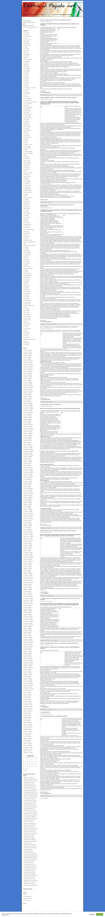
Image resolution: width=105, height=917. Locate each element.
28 (36, 766)
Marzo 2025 (26, 380)
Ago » (26, 770)
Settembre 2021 (27, 454)
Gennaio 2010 (27, 703)
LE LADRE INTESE (45, 712)
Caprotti (25, 78)
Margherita (26, 203)
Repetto (25, 280)
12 (31, 761)
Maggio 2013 (26, 632)
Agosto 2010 (26, 690)
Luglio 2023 (26, 415)
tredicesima (26, 323)
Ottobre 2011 (26, 665)
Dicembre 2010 (27, 683)
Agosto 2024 (26, 392)
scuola (25, 298)
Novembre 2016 (27, 557)
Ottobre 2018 (26, 516)
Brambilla (26, 68)
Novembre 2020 (27, 472)
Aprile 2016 (26, 570)
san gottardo (26, 289)
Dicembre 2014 (27, 598)
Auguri (25, 55)
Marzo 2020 (26, 486)
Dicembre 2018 (27, 513)
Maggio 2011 (26, 674)
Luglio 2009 (26, 713)
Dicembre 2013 (27, 619)
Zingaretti (26, 342)
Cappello (26, 77)
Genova (25, 158)
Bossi (25, 66)
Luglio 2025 (26, 373)
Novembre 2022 (27, 430)
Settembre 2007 (27, 752)
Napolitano (26, 224)
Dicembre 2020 (27, 470)
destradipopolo (27, 107)
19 (31, 764)
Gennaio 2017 (27, 554)
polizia (25, 256)
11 (29, 761)
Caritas (25, 80)
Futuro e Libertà (27, 153)
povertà (25, 259)
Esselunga (26, 121)
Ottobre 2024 (26, 389)
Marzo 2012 (26, 656)
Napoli (25, 222)
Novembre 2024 (27, 387)
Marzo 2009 (26, 720)
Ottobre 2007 (26, 750)
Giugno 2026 (26, 353)
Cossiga (25, 96)
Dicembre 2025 (27, 364)
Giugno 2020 (26, 481)
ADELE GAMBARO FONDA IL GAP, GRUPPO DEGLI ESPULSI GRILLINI (58, 97)
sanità (25, 295)
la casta (25, 181)
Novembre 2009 (27, 706)
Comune (25, 93)
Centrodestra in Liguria (28, 87)
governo (25, 164)
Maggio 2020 (26, 483)
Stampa (25, 310)
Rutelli (25, 287)
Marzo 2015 (26, 593)
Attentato (26, 54)
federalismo (26, 130)
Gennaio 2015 (27, 596)
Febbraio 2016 (27, 573)
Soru (25, 307)
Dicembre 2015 (27, 577)
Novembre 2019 (27, 493)
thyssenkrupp (26, 319)
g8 (24, 155)
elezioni (25, 116)
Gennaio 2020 (27, 490)
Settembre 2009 (27, 710)
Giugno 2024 (26, 396)
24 (27, 766)
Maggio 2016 (26, 568)
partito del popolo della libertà (30, 242)
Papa (25, 238)
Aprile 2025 (26, 378)
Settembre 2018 (27, 518)
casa (25, 84)
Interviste (26, 179)
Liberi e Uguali (27, 192)
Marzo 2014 (26, 614)
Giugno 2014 (26, 609)
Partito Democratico (28, 245)
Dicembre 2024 (27, 385)
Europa (25, 126)
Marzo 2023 (26, 423)
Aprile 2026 (26, 357)
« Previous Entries (44, 798)
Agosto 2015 (26, 584)
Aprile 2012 (26, 655)
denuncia (26, 103)
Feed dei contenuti (28, 896)
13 (34, 761)
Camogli (25, 73)
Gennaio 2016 (27, 575)
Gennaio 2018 (27, 532)
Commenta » (49, 94)
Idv (24, 171)
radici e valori (26, 268)
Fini (24, 139)
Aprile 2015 (26, 591)
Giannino (26, 160)
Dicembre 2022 (27, 428)
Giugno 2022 (26, 438)
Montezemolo (27, 213)
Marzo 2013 (26, 635)
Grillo (46, 94)
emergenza (26, 117)
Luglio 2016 (26, 564)
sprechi (25, 309)
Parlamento (26, 240)
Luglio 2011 (26, 671)
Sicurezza (26, 302)
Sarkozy (25, 296)
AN (24, 47)
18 (29, 764)
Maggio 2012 (26, 653)
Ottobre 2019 (26, 495)
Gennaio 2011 (27, 681)
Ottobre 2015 (26, 580)
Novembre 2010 (27, 685)
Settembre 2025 (27, 369)
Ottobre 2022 (26, 431)
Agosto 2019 (26, 499)
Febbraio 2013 (27, 637)
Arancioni (26, 50)
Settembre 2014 (27, 603)
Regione (50, 324)
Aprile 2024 (26, 399)
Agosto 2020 (26, 477)
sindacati (26, 303)
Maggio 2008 (26, 738)
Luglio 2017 (26, 543)
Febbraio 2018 (27, 531)
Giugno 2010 (26, 694)
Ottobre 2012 (26, 644)
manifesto (26, 201)
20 (34, 764)
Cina (25, 91)
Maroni (25, 204)
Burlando (26, 71)
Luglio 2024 (26, 394)
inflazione (26, 176)
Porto (25, 257)
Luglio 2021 (26, 458)
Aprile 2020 (26, 485)
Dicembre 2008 (27, 726)
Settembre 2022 (27, 433)
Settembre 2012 (27, 646)
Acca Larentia (27, 36)
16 (25, 764)
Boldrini (25, 64)
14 (36, 761)
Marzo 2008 (26, 742)
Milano (25, 211)
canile (25, 75)
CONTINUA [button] (99, 914)
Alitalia (25, 43)
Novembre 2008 (27, 727)
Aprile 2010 (26, 697)
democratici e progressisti (29, 101)
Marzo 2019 (26, 508)
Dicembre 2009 (27, 704)
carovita (25, 82)
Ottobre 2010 (26, 687)
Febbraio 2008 (27, 743)
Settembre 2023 (27, 412)
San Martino (26, 291)
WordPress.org (27, 900)
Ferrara (25, 132)
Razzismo (26, 273)
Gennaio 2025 (27, 384)
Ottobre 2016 (26, 559)
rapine (25, 271)
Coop (25, 94)
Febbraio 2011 (27, 680)
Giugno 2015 (26, 587)
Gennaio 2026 (27, 362)
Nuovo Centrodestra (28, 229)
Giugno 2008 (26, 736)
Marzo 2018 (26, 529)
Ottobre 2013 (26, 623)
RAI (24, 270)
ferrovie (25, 135)
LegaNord (26, 188)
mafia (25, 199)
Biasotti (25, 62)
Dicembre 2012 (27, 641)
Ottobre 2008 (26, 729)
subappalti (26, 314)
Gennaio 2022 (27, 447)
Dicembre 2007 (27, 747)
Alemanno (46, 595)
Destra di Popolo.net (52, 10)
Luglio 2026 (26, 352)
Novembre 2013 (27, 621)
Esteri (25, 123)
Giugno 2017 (26, 545)
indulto (25, 174)
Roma (25, 286)
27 (34, 766)
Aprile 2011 (26, 676)
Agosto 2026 (26, 350)
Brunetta (25, 70)
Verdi (25, 335)
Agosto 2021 (26, 456)
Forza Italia (26, 148)
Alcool (25, 38)
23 (25, 766)
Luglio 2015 (26, 586)
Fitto (25, 142)
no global (26, 226)
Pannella (26, 236)
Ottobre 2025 (26, 368)
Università (26, 328)
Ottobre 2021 (26, 453)
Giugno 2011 (26, 672)
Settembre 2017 (27, 539)
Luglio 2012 (26, 649)
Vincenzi (25, 337)
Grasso (25, 165)
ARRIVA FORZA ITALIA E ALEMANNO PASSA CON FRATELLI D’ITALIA (58, 530)
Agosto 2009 (26, 711)
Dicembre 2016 (27, 555)
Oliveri (25, 234)
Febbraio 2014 (27, 616)
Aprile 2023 (26, 421)
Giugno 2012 (26, 651)
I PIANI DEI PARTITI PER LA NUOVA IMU (50, 404)
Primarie (25, 263)
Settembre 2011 (27, 667)
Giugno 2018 (26, 524)
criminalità (26, 100)
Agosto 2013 (26, 626)
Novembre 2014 (27, 600)
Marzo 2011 (26, 678)
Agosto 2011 (26, 669)
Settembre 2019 (27, 497)
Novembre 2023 (27, 408)
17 (27, 764)
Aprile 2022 (26, 442)
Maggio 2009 (26, 717)
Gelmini (25, 156)
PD (24, 247)
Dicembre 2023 (27, 407)
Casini (25, 86)
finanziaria (47, 401)
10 (27, 761)
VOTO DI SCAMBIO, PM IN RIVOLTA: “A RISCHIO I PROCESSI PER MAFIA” (59, 643)
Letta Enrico (26, 190)
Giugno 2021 (26, 460)
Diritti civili (26, 110)
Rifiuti (25, 282)
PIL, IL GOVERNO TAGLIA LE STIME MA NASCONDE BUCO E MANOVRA (58, 327)
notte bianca (26, 227)
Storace (25, 312)
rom (24, 284)
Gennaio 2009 (27, 724)
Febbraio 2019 (27, 509)
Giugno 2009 (26, 715)
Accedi (25, 894)
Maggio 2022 (26, 440)
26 (31, 766)
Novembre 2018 (27, 515)
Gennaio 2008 (27, 745)
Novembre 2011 (27, 664)
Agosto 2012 (26, 648)
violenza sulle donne (48, 640)
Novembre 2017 (27, 536)
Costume (26, 98)
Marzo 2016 (26, 571)
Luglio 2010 (26, 692)
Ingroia (25, 178)
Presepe (25, 261)
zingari (25, 344)
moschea (26, 217)
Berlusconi (26, 59)
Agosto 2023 (26, 414)
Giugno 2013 (26, 630)
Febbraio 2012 (27, 658)
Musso (25, 218)
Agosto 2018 (26, 520)
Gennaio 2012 (27, 660)
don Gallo (26, 112)
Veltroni (25, 332)
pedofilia (25, 250)
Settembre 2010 (27, 688)
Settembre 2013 (27, 625)
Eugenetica (26, 125)
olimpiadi (26, 233)
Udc (25, 326)
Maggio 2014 (26, 610)
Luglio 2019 (26, 500)
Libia (25, 194)
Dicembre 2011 (27, 662)
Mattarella (26, 208)
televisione (26, 316)
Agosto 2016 (26, 563)
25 (29, 766)
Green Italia (26, 167)
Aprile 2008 (26, 740)
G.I (26, 903)
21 (36, 764)
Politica (25, 254)
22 (23, 766)
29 (23, 768)
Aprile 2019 (26, 506)
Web (25, 341)
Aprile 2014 (26, 612)
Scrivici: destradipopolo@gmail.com (30, 27)
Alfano (25, 41)
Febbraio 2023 (27, 424)
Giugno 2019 (26, 502)
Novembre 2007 (27, 749)
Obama (25, 231)
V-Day (25, 330)
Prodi (25, 264)
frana (25, 149)
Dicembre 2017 (27, 534)
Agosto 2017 (26, 541)
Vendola (25, 334)
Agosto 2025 (26, 371)
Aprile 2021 (26, 463)
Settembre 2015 (27, 582)
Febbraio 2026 (27, 360)
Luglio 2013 (26, 628)
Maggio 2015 (26, 589)
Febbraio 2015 (27, 594)
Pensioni (26, 252)
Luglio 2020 (26, 479)
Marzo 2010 (26, 699)
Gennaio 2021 (27, 469)
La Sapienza (26, 185)
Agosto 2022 (26, 435)
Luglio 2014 (26, 607)
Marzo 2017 (26, 550)
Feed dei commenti (28, 898)
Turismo (25, 325)
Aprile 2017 (26, 548)
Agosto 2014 (26, 605)
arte (24, 52)
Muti (25, 220)
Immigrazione (27, 172)
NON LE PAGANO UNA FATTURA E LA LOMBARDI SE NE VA (55, 20)
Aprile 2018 (26, 527)
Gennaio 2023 (27, 426)
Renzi (25, 279)
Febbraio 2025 (27, 382)
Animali (25, 48)
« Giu (24, 770)
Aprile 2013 (26, 633)
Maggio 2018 (26, 525)
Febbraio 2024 (27, 403)
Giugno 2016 (26, 566)
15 (23, 764)
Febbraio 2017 (27, 552)
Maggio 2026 (26, 355)
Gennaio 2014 (27, 617)
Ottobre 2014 (26, 602)
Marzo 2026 (26, 359)
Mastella (25, 206)
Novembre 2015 (27, 578)
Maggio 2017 (26, 547)
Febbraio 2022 (27, 446)
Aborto (25, 34)
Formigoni (26, 146)
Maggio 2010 (26, 695)
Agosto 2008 (26, 733)
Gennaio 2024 (27, 405)
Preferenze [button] (92, 914)
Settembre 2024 (27, 391)
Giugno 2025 (26, 375)
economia (26, 114)
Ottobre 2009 (26, 708)
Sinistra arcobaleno (28, 305)
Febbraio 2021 (27, 467)
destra (25, 105)
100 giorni (26, 32)
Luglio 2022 (26, 437)
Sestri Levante (27, 300)
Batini (25, 57)
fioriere (25, 140)
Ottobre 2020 (26, 474)
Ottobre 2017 (26, 538)
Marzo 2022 (26, 444)
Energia (25, 119)
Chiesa (25, 89)
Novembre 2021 (27, 451)
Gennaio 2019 (27, 511)
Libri (25, 195)
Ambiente (26, 45)
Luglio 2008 (26, 734)
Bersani (25, 61)
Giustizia (46, 709)
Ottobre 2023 (26, 410)
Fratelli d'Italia (27, 151)
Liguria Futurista (27, 197)
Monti (25, 215)
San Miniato (26, 293)
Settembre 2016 (27, 561)
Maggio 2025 (26, 376)
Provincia (46, 324)
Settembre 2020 (27, 476)
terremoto (26, 318)
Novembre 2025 (27, 366)
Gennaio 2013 (27, 639)
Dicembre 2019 (27, 492)
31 (27, 768)
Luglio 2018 (26, 522)
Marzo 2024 (26, 401)
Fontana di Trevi (27, 144)
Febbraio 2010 (27, 701)
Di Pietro (25, 109)
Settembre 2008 (27, 731)
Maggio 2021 (26, 462)
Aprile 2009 (26, 718)
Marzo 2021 (26, 465)
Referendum (26, 275)
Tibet (25, 321)
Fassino (25, 128)
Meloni (25, 210)
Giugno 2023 (26, 417)
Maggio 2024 (26, 398)
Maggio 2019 (26, 504)
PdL (25, 248)
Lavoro (25, 187)
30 (25, 768)
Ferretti (25, 133)
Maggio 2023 (26, 419)
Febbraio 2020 (27, 488)
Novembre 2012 (27, 642)
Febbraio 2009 (27, 722)
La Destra (26, 183)
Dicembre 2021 (27, 449)
